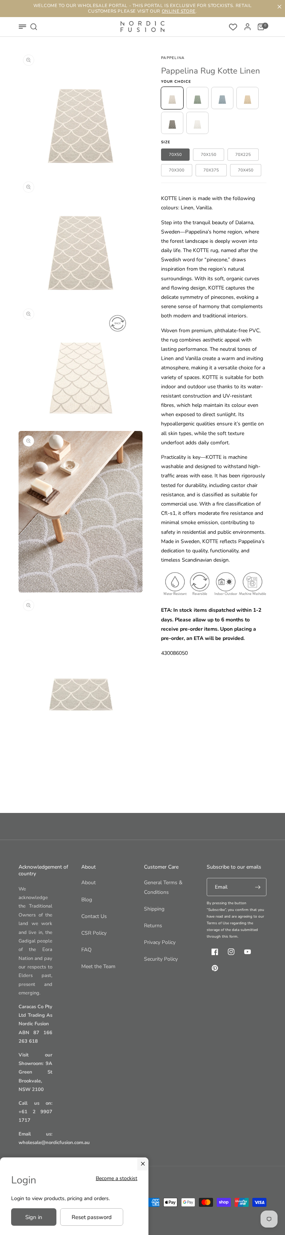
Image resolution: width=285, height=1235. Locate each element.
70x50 (175, 154)
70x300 (176, 170)
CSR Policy (94, 933)
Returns (153, 925)
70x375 (211, 170)
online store (179, 11)
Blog (86, 899)
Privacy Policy (160, 942)
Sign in (33, 1217)
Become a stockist (116, 1178)
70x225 (243, 154)
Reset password (92, 1217)
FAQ (86, 949)
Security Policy (161, 959)
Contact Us (94, 916)
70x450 (245, 170)
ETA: (166, 610)
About (88, 882)
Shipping (154, 908)
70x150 (208, 154)
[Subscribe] (257, 887)
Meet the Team (98, 966)
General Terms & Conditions (163, 887)
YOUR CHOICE (176, 81)
